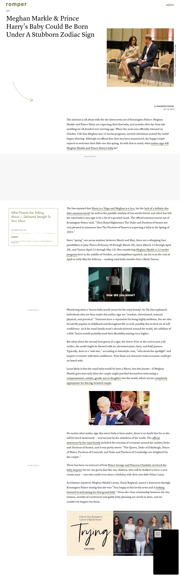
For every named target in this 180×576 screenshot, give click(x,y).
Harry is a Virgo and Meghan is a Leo (113, 208)
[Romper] (16, 5)
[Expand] (156, 532)
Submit (14, 237)
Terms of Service (45, 241)
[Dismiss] (175, 532)
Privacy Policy (15, 243)
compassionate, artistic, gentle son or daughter (94, 378)
